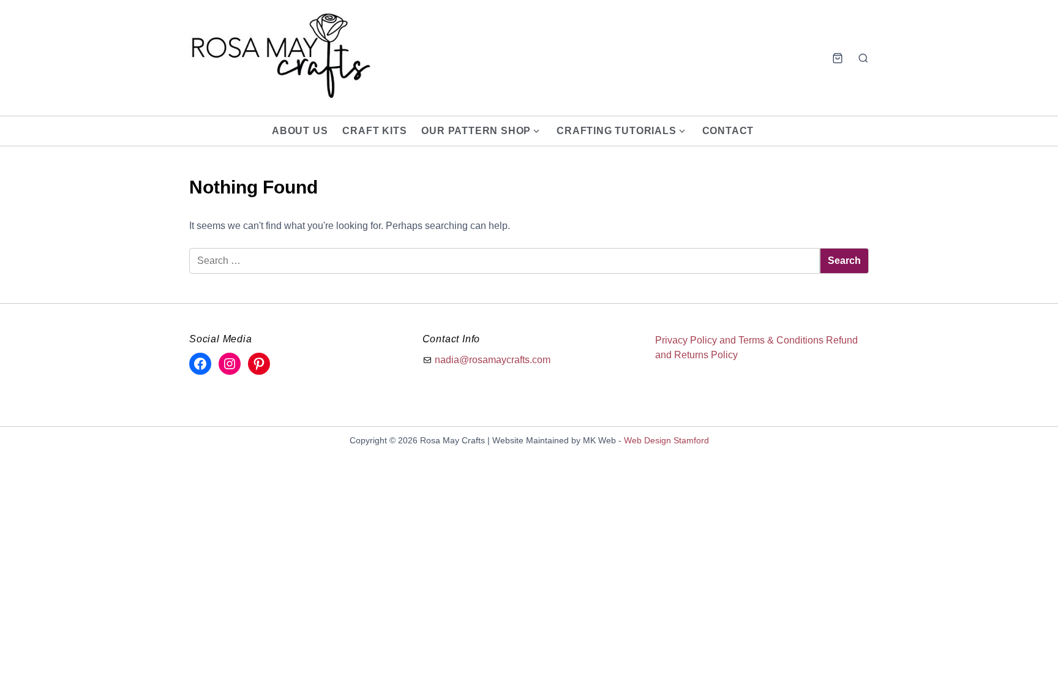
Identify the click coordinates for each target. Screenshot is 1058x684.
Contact (728, 131)
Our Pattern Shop (476, 131)
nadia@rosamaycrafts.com (492, 360)
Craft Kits (374, 131)
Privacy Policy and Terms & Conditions (739, 340)
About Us (300, 131)
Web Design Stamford (666, 440)
